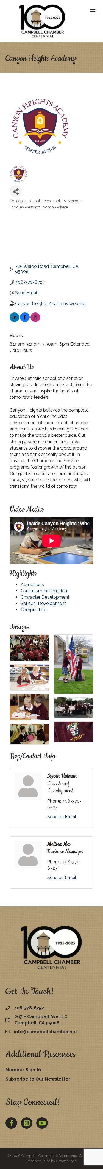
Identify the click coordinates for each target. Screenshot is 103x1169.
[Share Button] (16, 191)
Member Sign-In (23, 1069)
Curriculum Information (44, 590)
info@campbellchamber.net (45, 1031)
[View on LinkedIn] (14, 320)
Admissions (32, 584)
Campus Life (33, 609)
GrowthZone (66, 1161)
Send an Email (61, 816)
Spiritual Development (43, 603)
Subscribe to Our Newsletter (37, 1079)
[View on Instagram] (35, 320)
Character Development (45, 597)
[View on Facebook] (25, 320)
